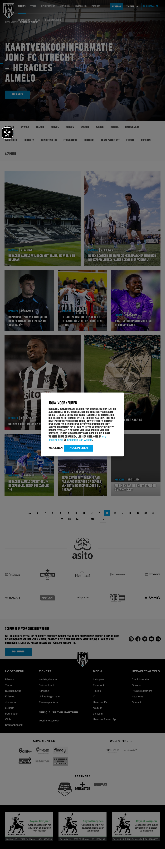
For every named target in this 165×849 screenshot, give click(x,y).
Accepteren (78, 448)
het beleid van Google (79, 439)
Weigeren (56, 448)
